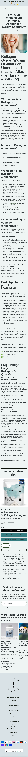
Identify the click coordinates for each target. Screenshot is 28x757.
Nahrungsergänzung (14, 705)
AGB (14, 716)
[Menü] (2, 8)
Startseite (14, 700)
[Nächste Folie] (25, 646)
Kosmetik (14, 707)
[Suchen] (5, 8)
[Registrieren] (24, 603)
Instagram (14, 735)
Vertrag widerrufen (14, 721)
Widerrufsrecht (14, 719)
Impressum (14, 726)
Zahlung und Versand (14, 724)
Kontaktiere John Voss (14, 710)
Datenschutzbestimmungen (14, 729)
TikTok (14, 737)
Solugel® (13, 203)
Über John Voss (14, 702)
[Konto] (22, 8)
